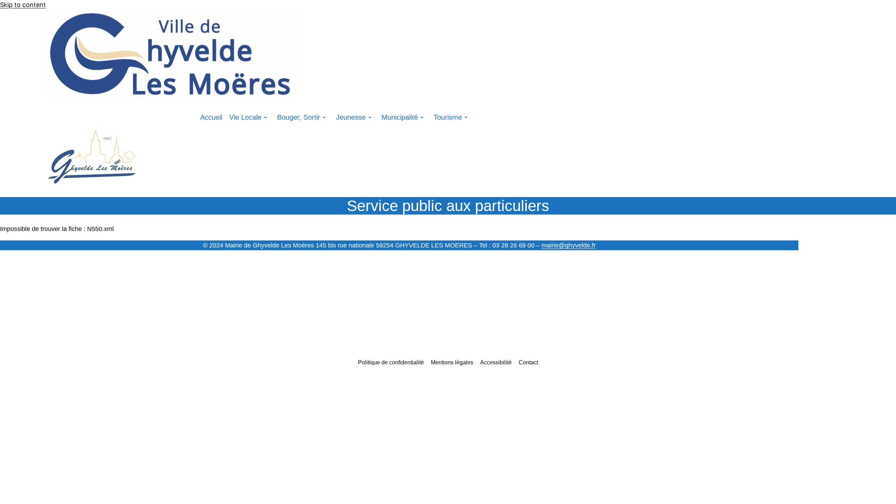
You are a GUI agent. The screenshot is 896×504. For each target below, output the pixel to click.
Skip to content (23, 4)
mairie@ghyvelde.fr (568, 245)
